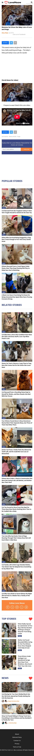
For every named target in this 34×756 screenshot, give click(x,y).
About (17, 734)
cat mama (5, 136)
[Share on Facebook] (5, 42)
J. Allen (10, 723)
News (3, 208)
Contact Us (17, 741)
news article (12, 136)
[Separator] (15, 42)
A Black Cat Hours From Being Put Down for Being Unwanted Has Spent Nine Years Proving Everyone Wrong (17, 297)
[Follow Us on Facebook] (7, 607)
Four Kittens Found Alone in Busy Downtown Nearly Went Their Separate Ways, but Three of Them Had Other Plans (17, 423)
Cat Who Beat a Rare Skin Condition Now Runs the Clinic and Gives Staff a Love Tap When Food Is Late (17, 336)
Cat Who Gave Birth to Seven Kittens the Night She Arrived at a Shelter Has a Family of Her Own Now (17, 595)
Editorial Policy (17, 737)
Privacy (17, 744)
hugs (18, 136)
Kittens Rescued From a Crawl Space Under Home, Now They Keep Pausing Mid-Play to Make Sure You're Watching (16, 268)
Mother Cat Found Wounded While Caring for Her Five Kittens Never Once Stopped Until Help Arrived (25, 644)
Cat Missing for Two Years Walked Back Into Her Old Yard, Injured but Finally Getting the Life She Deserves (16, 696)
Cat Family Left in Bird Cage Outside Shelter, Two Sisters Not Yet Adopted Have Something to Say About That (16, 567)
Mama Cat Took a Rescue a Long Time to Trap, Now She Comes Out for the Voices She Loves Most (17, 365)
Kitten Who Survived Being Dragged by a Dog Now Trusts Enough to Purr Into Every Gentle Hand (16, 239)
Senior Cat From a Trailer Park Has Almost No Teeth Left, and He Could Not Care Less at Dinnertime (16, 452)
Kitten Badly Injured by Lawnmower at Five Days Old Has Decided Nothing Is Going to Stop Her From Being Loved (25, 628)
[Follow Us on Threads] (26, 607)
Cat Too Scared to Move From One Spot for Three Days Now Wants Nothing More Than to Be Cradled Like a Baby (16, 509)
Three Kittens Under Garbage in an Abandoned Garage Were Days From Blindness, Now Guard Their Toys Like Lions (25, 661)
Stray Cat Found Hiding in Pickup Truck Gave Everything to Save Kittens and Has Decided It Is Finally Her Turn (16, 718)
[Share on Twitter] (11, 42)
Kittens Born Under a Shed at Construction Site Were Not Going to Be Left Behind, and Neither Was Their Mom (17, 480)
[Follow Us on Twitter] (12, 607)
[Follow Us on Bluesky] (21, 607)
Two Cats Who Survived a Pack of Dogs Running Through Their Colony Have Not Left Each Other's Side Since (16, 538)
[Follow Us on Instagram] (17, 607)
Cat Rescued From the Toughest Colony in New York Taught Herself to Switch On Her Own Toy (17, 212)
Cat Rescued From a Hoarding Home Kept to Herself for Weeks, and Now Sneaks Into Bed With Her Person (16, 394)
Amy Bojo (5, 33)
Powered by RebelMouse (29, 3)
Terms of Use (17, 747)
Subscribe (26, 149)
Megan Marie (11, 701)
